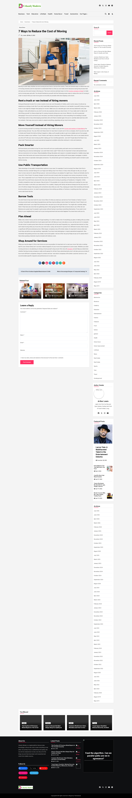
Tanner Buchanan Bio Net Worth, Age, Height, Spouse (99, 485)
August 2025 (97, 136)
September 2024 (98, 164)
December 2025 (98, 120)
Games (96, 330)
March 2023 (97, 229)
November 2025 (98, 124)
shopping (70, 249)
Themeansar (77, 795)
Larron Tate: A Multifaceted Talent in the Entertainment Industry (102, 452)
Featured (96, 321)
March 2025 (97, 144)
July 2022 (96, 261)
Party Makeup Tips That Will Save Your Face (99, 467)
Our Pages (83, 14)
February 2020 (98, 278)
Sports (96, 366)
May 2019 (96, 286)
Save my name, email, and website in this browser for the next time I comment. (42, 358)
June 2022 (97, 265)
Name (22, 335)
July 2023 (96, 213)
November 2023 (98, 201)
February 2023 (98, 233)
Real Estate (97, 358)
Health (50, 14)
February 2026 (98, 112)
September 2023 (98, 209)
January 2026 (97, 116)
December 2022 (98, 241)
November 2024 (98, 156)
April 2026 (97, 104)
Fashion (96, 317)
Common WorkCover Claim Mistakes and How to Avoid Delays (101, 58)
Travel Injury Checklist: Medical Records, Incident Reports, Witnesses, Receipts (102, 66)
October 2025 (97, 128)
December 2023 (98, 197)
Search (96, 27)
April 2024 (97, 181)
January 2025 (97, 148)
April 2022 (97, 274)
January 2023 (97, 237)
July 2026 (96, 96)
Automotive (74, 14)
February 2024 (98, 189)
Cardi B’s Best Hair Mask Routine (99, 476)
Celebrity (96, 305)
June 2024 (97, 176)
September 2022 (98, 253)
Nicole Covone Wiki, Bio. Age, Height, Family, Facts (99, 494)
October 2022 (97, 249)
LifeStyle (43, 14)
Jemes (25, 35)
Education (35, 14)
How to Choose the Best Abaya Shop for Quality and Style (54, 727)
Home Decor (58, 14)
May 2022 (96, 269)
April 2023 (97, 225)
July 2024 (96, 172)
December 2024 (98, 152)
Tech (28, 14)
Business (21, 14)
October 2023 (97, 205)
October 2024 (97, 160)
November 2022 (98, 245)
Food (95, 325)
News (95, 354)
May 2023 (96, 221)
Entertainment (97, 313)
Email (22, 342)
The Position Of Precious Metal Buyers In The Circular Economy (31, 727)
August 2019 (97, 282)
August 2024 (97, 168)
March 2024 (97, 185)
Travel (66, 14)
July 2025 (96, 140)
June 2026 (97, 100)
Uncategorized (98, 378)
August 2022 (97, 257)
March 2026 (97, 108)
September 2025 (98, 132)
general (96, 334)
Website (22, 350)
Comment (23, 312)
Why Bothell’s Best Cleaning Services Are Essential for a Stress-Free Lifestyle (30, 294)
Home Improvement (99, 346)
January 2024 (97, 193)
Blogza (70, 795)
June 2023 (97, 217)
